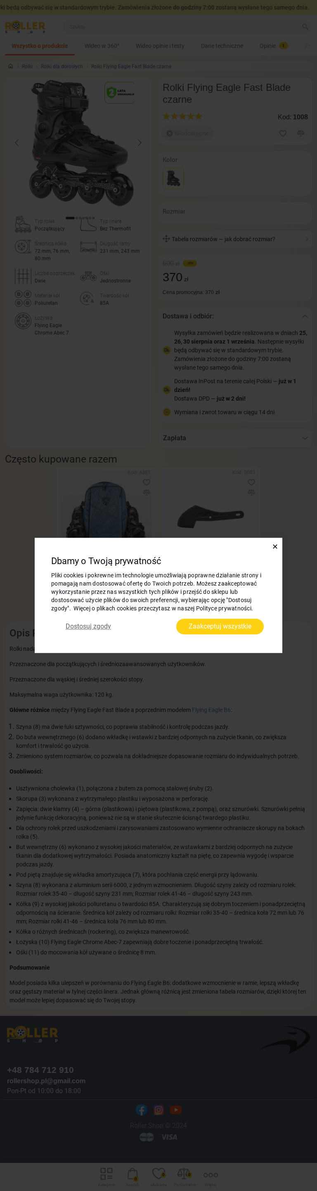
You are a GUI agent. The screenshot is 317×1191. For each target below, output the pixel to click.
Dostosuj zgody (88, 626)
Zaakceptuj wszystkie (220, 626)
